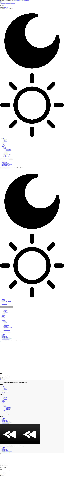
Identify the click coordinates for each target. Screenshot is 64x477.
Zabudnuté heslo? (3, 473)
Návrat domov (2, 379)
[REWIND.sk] (7, 3)
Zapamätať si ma (3, 472)
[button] (1, 1)
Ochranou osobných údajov (17, 0)
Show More (6, 7)
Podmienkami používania (26, 0)
